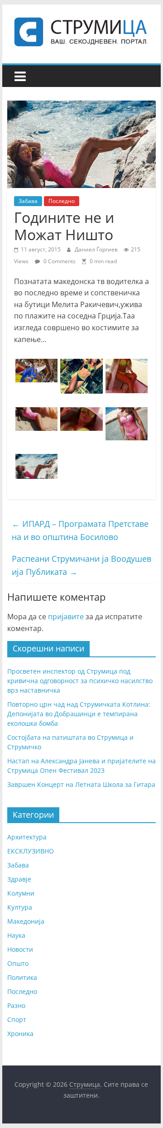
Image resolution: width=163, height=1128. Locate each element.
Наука (16, 935)
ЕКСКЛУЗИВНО (30, 851)
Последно (61, 201)
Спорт (16, 1019)
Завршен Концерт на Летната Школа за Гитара (81, 784)
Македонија (25, 921)
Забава (28, 201)
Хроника (20, 1033)
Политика (22, 977)
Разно (16, 1005)
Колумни (20, 893)
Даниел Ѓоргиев (97, 249)
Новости (20, 949)
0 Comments (59, 261)
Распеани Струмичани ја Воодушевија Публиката (81, 565)
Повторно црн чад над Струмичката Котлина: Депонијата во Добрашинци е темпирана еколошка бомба (78, 714)
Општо (18, 963)
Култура (19, 907)
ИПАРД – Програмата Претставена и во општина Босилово (80, 530)
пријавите (66, 617)
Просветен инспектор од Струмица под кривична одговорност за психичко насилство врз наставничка (80, 680)
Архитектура (27, 837)
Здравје (19, 879)
